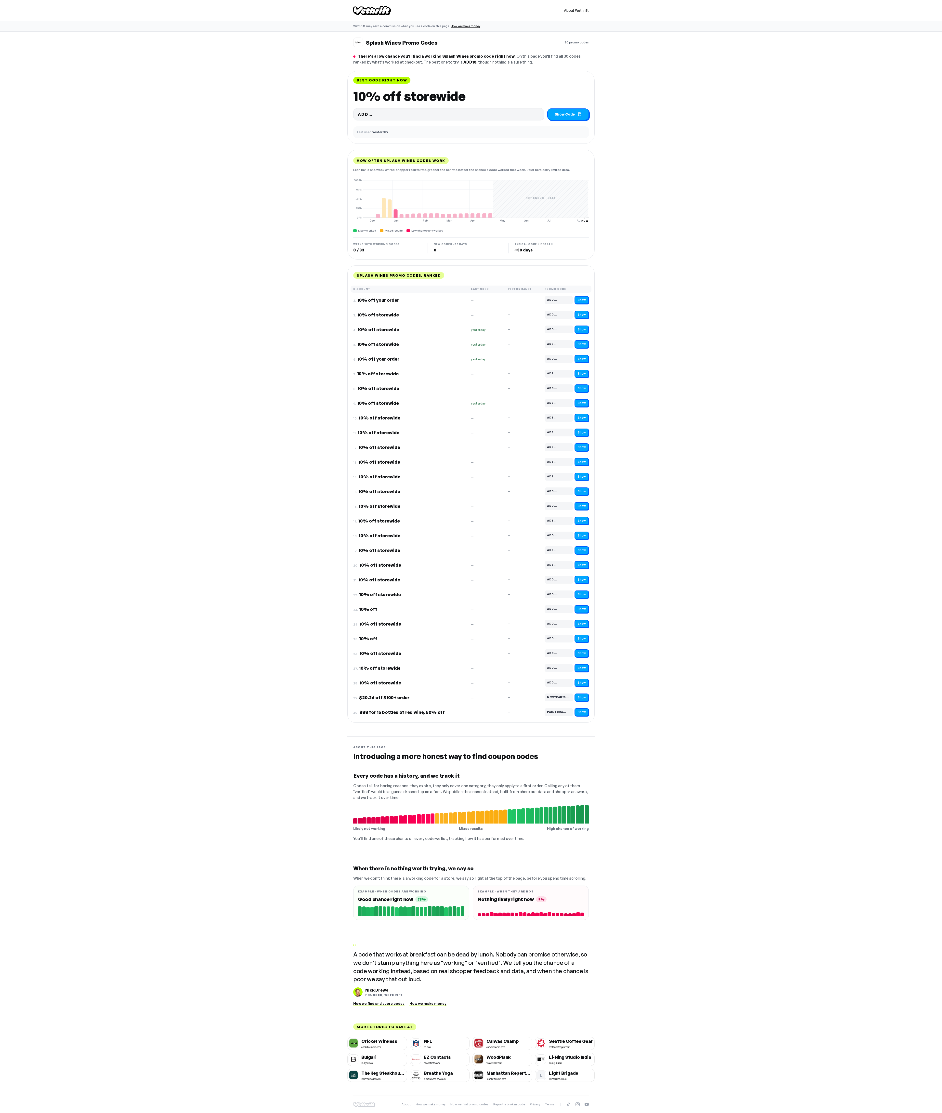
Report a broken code (509, 1104)
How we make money (465, 26)
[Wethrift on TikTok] (568, 1104)
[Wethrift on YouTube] (587, 1104)
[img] (471, 200)
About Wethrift (576, 10)
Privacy (535, 1104)
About (406, 1104)
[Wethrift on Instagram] (578, 1104)
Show (581, 300)
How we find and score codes (379, 1003)
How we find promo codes (469, 1104)
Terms (549, 1104)
